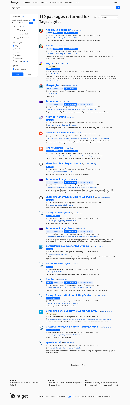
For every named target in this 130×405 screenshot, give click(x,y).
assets (64, 287)
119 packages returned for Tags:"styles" (64, 19)
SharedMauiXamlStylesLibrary (63, 163)
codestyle (93, 319)
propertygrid (58, 221)
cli (68, 109)
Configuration (62, 254)
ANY (34, 23)
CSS (49, 93)
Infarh (76, 264)
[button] (22, 17)
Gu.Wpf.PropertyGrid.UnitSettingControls (69, 295)
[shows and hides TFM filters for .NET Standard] (14, 34)
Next (84, 365)
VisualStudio (74, 138)
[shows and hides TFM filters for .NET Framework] (14, 38)
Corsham (51, 319)
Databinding (58, 74)
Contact (14, 380)
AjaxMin (50, 138)
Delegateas (82, 133)
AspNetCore (52, 287)
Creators (55, 254)
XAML (78, 38)
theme (65, 156)
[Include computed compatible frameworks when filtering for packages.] (34, 20)
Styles (52, 38)
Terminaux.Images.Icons (60, 228)
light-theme (64, 125)
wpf (49, 125)
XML (52, 74)
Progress (71, 348)
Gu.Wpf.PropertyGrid (58, 213)
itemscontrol (71, 221)
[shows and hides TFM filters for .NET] (14, 26)
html (81, 287)
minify (90, 138)
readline (59, 109)
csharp (78, 156)
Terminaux (52, 101)
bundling (59, 287)
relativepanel (85, 156)
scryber (50, 63)
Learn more (26, 17)
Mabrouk (75, 86)
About (53, 396)
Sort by (97, 17)
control (73, 156)
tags (90, 287)
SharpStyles (52, 85)
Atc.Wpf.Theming (56, 117)
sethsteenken (62, 280)
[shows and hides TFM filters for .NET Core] (14, 30)
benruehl (79, 30)
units (77, 303)
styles (58, 125)
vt (79, 109)
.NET (56, 93)
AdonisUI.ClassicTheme (59, 30)
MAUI (50, 172)
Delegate (60, 138)
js (76, 287)
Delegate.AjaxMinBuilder (60, 133)
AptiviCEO (65, 101)
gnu (63, 109)
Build (55, 138)
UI (48, 38)
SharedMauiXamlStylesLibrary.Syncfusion (70, 197)
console (50, 109)
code (88, 319)
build (86, 138)
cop (85, 319)
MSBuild (66, 138)
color (89, 109)
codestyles (100, 319)
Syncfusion (64, 172)
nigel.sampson (69, 343)
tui (66, 109)
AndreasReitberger (91, 164)
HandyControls (54, 148)
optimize (81, 138)
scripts (69, 287)
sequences (83, 109)
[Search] (118, 7)
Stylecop (77, 319)
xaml (69, 156)
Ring (75, 348)
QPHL (72, 319)
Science (56, 319)
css (78, 287)
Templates (62, 38)
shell (54, 109)
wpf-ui (53, 156)
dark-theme (72, 125)
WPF (74, 38)
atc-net (71, 117)
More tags (94, 109)
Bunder (50, 279)
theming (53, 125)
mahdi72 (70, 148)
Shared (58, 172)
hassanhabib (67, 86)
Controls (69, 38)
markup (85, 287)
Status (51, 380)
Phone (58, 348)
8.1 (61, 348)
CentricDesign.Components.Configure (67, 246)
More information (52, 80)
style (56, 156)
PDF (49, 74)
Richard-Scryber (63, 63)
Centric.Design (98, 246)
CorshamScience (106, 311)
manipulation (73, 109)
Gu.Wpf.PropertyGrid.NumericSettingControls (72, 327)
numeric (79, 335)
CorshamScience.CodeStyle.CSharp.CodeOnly (71, 311)
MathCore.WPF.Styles (58, 264)
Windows (51, 348)
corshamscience (64, 319)
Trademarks (106, 396)
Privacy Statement (94, 396)
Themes (56, 38)
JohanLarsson (78, 213)
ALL (31, 23)
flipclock (92, 156)
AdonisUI (51, 45)
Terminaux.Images (57, 179)
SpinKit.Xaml (53, 342)
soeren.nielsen (91, 133)
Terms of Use (61, 396)
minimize (96, 138)
